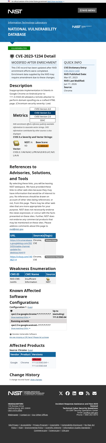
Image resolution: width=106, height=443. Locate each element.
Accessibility (26, 425)
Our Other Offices (40, 414)
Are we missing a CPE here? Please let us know (29, 337)
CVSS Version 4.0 (43, 109)
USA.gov (65, 430)
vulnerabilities (19, 48)
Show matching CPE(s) (20, 317)
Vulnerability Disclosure (71, 425)
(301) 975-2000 (15, 410)
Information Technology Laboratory (27, 22)
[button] (87, 10)
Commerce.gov (40, 430)
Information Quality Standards (76, 427)
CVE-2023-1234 (72, 70)
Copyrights (54, 425)
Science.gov (54, 430)
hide (30, 307)
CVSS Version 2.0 (43, 116)
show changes (36, 380)
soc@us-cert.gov (90, 412)
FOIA (21, 427)
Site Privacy (13, 425)
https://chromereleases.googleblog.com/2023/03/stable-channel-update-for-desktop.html (21, 246)
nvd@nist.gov (16, 229)
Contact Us (25, 414)
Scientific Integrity (53, 427)
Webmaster (13, 414)
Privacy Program (40, 425)
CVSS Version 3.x (43, 112)
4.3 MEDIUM (43, 146)
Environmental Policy (34, 427)
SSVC (42, 120)
